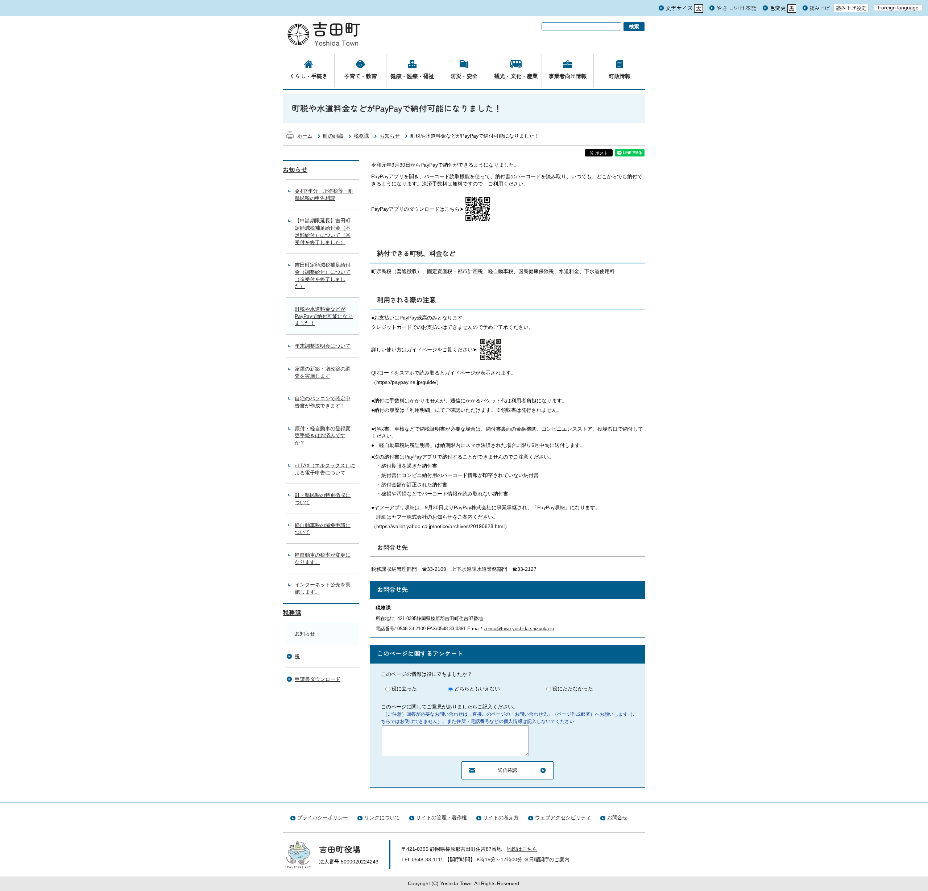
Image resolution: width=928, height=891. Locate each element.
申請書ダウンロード (317, 679)
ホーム (304, 136)
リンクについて (382, 817)
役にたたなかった (572, 688)
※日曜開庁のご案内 (546, 859)
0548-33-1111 (427, 859)
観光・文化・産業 (516, 76)
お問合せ (617, 817)
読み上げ (819, 8)
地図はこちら (522, 849)
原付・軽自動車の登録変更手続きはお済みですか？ (323, 436)
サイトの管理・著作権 (441, 817)
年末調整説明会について (323, 346)
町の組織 (333, 136)
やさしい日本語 (736, 8)
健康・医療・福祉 (412, 76)
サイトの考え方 (501, 817)
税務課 (361, 136)
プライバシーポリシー (322, 817)
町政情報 (619, 76)
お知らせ (390, 136)
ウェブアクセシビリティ (563, 817)
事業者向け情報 (567, 76)
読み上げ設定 (851, 8)
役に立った (404, 688)
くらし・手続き (308, 76)
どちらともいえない (477, 688)
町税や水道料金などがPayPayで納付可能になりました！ (324, 316)
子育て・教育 (360, 76)
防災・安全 (463, 76)
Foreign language (898, 8)
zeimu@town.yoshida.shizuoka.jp (519, 628)
